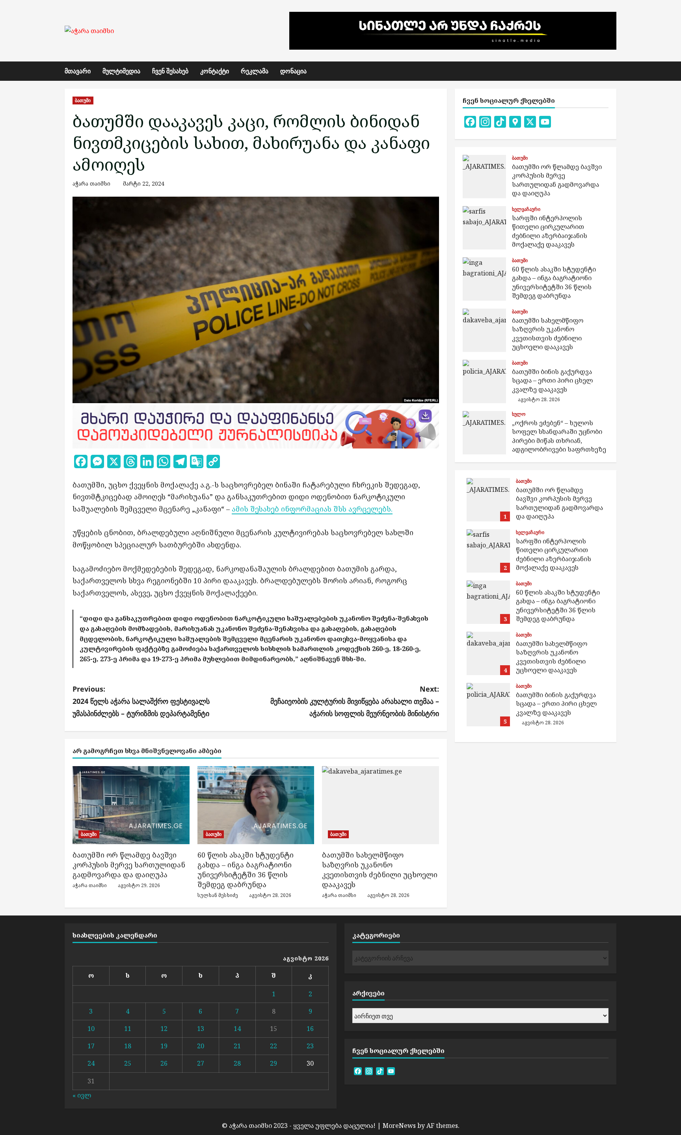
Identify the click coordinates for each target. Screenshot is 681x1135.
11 (127, 1028)
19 (163, 1046)
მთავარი (78, 71)
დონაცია (293, 71)
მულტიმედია (121, 71)
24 (91, 1063)
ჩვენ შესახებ (170, 71)
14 (237, 1028)
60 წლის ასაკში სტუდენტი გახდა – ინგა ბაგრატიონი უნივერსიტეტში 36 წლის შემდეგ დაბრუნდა (245, 869)
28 (237, 1063)
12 (163, 1028)
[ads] (256, 425)
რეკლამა (254, 71)
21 (237, 1046)
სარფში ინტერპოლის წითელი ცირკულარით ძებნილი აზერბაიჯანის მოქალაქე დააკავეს (484, 227)
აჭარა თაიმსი (91, 183)
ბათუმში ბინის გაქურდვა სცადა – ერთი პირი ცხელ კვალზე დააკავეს (484, 381)
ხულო (518, 414)
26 (163, 1063)
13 (200, 1028)
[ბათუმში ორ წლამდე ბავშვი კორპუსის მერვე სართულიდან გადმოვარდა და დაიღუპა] (131, 805)
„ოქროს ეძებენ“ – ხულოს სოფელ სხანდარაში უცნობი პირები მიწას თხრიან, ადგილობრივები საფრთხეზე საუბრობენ (484, 432)
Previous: (141, 701)
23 (310, 1046)
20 (200, 1046)
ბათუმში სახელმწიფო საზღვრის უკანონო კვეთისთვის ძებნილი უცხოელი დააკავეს (379, 869)
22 (273, 1046)
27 (200, 1063)
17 (91, 1046)
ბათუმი (83, 100)
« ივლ (82, 1095)
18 (127, 1046)
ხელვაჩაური (526, 209)
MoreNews (399, 1125)
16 (310, 1028)
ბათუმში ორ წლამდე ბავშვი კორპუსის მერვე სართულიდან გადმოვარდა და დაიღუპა (129, 864)
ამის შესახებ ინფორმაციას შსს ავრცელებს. (312, 509)
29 (273, 1063)
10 (91, 1028)
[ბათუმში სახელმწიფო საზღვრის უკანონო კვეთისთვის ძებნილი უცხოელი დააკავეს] (380, 805)
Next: (354, 701)
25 (127, 1063)
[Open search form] (614, 71)
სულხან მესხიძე (217, 895)
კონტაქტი (214, 71)
